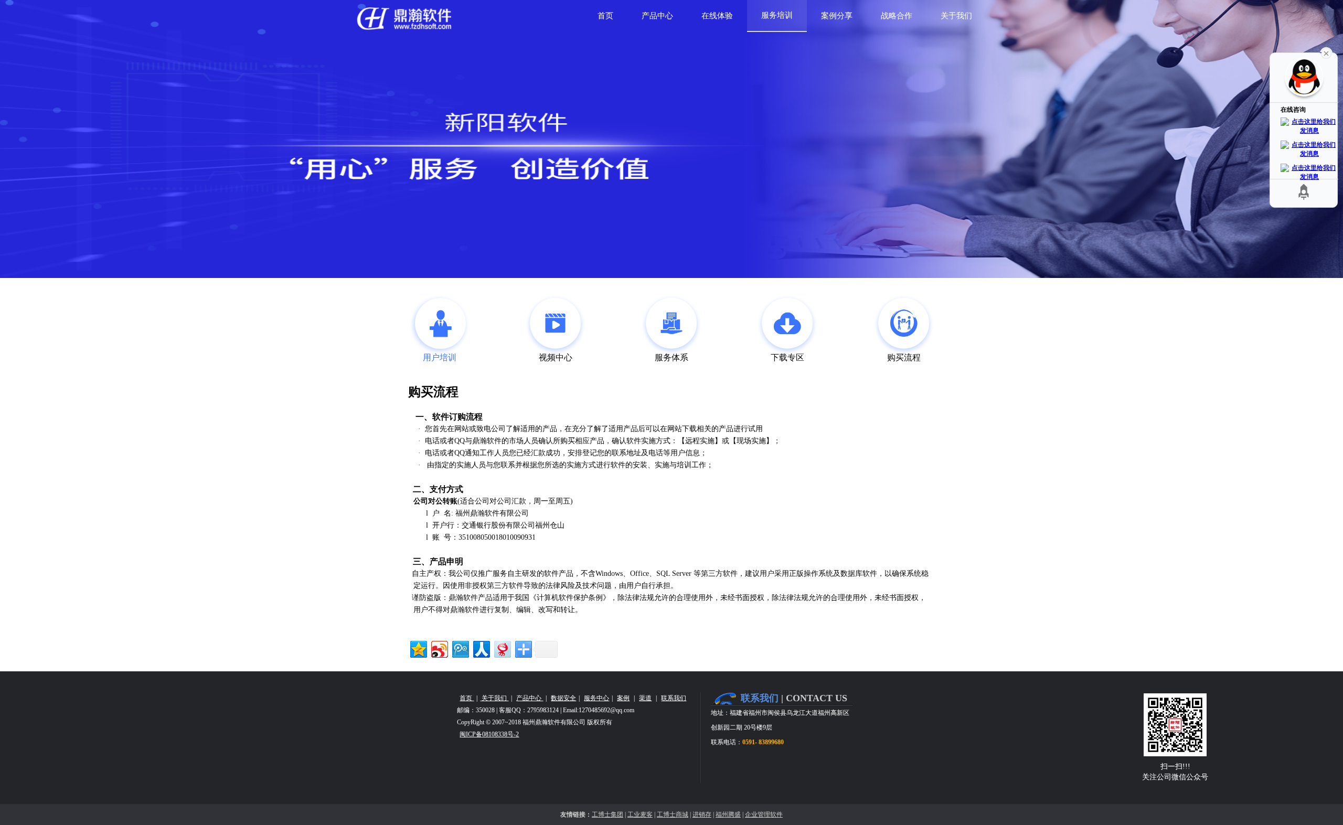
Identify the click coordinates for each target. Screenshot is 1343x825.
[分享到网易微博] (501, 648)
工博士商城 (672, 814)
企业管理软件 (764, 814)
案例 (623, 698)
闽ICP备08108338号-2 (489, 734)
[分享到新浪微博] (439, 648)
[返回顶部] (1304, 191)
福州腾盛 (728, 814)
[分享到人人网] (481, 648)
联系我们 (673, 698)
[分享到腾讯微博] (460, 648)
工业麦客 (640, 814)
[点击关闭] (1326, 52)
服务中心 (596, 698)
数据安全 (563, 698)
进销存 (701, 814)
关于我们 (494, 698)
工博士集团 (607, 814)
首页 (467, 698)
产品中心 (529, 698)
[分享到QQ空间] (418, 648)
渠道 (645, 698)
